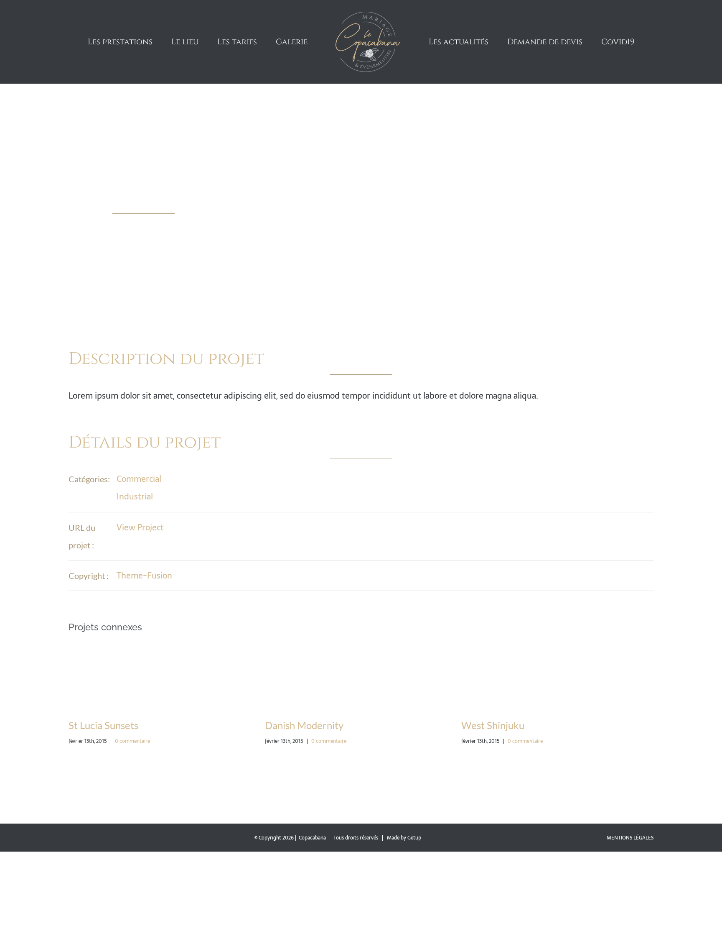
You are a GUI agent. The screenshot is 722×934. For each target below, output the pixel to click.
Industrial (135, 496)
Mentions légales (630, 838)
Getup (414, 838)
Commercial (139, 479)
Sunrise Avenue (640, 725)
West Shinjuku (441, 725)
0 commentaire (80, 741)
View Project (140, 527)
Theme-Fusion (144, 575)
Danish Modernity (252, 725)
